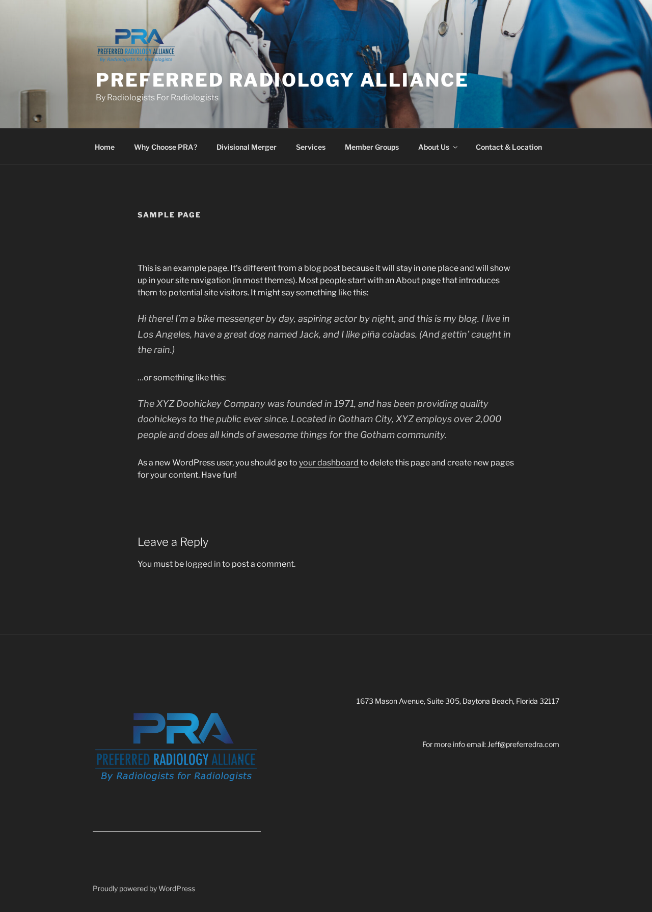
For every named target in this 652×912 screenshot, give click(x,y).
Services (310, 147)
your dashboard (329, 462)
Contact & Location (509, 147)
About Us (433, 147)
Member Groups (372, 147)
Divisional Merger (246, 147)
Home (105, 147)
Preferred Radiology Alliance (282, 80)
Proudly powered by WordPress (144, 888)
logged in (203, 564)
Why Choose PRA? (165, 147)
